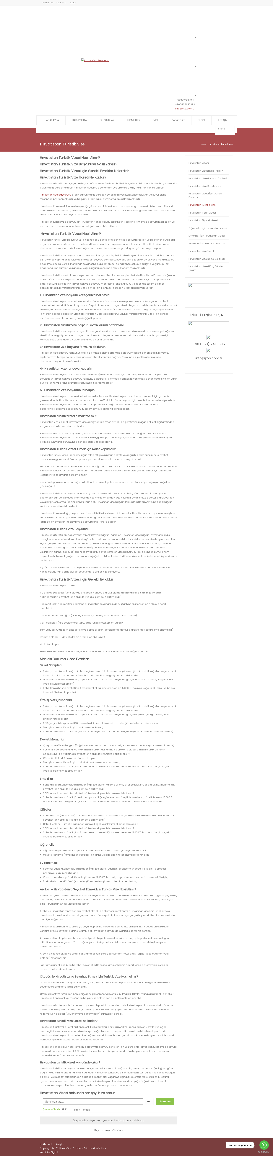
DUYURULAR (107, 120)
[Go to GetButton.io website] (264, 1152)
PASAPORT (178, 120)
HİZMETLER (133, 120)
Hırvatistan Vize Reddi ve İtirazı (206, 259)
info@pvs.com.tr (185, 108)
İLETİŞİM (223, 120)
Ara (149, 1101)
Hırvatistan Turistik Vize (202, 205)
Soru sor (165, 1101)
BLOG (201, 120)
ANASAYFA (52, 120)
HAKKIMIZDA (79, 120)
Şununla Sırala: (54, 1109)
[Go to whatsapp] (264, 1145)
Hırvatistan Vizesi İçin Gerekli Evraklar (205, 195)
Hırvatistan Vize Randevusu (204, 186)
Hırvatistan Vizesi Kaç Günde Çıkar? (205, 268)
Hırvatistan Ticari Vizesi (202, 212)
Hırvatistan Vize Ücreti (201, 251)
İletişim (60, 1144)
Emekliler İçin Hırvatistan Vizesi (206, 235)
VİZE (155, 120)
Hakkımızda (47, 2)
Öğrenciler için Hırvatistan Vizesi (207, 228)
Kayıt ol (98, 1130)
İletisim (60, 2)
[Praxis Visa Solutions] (95, 60)
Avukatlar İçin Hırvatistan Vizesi (206, 243)
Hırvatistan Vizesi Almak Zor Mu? (207, 178)
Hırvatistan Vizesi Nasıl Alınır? (205, 171)
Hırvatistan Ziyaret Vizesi (203, 220)
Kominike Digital (49, 1152)
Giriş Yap (117, 1130)
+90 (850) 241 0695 (209, 344)
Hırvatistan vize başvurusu (55, 194)
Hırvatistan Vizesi (198, 163)
